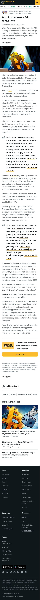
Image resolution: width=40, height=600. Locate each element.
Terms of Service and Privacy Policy (12, 596)
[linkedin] (7, 572)
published (14, 176)
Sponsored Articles (8, 517)
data (27, 83)
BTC (10, 90)
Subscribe (20, 354)
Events (24, 521)
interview (31, 269)
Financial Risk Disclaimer (6, 560)
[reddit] (26, 572)
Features (25, 478)
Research (5, 525)
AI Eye (24, 493)
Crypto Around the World (28, 502)
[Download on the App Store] (7, 567)
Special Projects (7, 529)
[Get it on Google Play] (20, 567)
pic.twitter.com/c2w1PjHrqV (20, 249)
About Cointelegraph (6, 542)
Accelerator (25, 517)
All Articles (25, 474)
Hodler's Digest (27, 486)
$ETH (27, 246)
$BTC (22, 246)
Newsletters (6, 547)
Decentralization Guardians (27, 526)
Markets (4, 478)
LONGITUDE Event (28, 531)
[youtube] (22, 572)
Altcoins (4, 490)
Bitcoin (4, 482)
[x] (3, 572)
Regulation (5, 497)
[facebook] (14, 572)
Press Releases (7, 521)
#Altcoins (11, 225)
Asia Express (26, 490)
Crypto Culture (27, 497)
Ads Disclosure (7, 555)
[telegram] (10, 572)
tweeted (10, 124)
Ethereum (5, 486)
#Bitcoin (31, 158)
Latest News (6, 25)
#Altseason (17, 228)
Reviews (24, 507)
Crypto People (26, 482)
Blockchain (5, 493)
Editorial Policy (16, 367)
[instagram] (18, 572)
